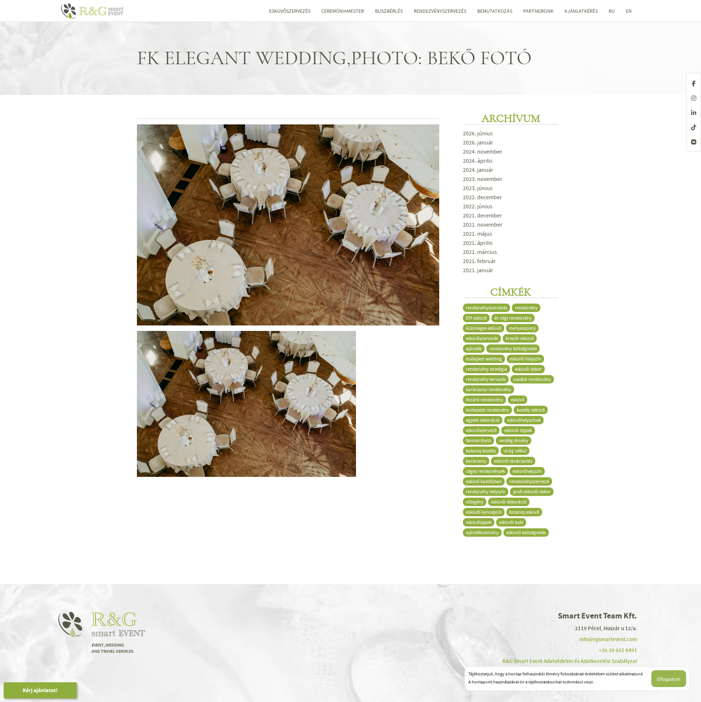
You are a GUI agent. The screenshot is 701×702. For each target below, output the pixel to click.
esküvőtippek (478, 522)
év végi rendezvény (513, 318)
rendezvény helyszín (485, 492)
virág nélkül (514, 451)
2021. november (482, 224)
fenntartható (478, 440)
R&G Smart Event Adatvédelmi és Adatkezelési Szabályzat (569, 661)
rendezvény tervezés (486, 379)
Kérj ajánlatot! (40, 690)
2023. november (482, 179)
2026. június (478, 133)
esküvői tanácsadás (513, 461)
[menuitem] (612, 11)
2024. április (478, 161)
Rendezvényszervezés (440, 11)
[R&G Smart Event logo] (107, 11)
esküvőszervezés (482, 338)
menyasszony (522, 328)
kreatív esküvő (520, 338)
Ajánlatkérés (581, 11)
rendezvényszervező (529, 481)
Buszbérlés (389, 11)
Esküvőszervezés (289, 11)
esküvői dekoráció (508, 502)
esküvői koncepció (484, 512)
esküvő (517, 400)
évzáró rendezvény (484, 400)
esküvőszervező (481, 430)
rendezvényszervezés (486, 308)
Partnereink (538, 11)
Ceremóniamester (342, 11)
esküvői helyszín (525, 359)
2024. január (478, 170)
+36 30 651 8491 (618, 650)
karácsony (476, 461)
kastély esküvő (531, 410)
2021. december (482, 215)
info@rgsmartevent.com (608, 639)
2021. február (479, 261)
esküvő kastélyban (484, 481)
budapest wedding (484, 359)
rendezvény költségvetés (513, 349)
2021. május (477, 234)
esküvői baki (511, 522)
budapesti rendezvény (487, 410)
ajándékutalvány (482, 532)
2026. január (478, 142)
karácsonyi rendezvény (488, 389)
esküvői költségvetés (526, 532)
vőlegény (474, 502)
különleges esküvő (483, 328)
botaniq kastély (481, 451)
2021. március (480, 252)
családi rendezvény (532, 379)
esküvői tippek (518, 430)
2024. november (482, 151)
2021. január (478, 270)
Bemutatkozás (494, 11)
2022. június (478, 206)
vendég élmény (513, 440)
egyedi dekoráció (482, 420)
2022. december (482, 197)
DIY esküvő (476, 318)
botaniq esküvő (524, 512)
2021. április (478, 243)
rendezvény (526, 308)
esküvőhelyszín (527, 471)
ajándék (474, 349)
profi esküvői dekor (532, 492)
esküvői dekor (528, 369)
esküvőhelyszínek (524, 420)
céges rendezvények (485, 471)
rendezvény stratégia (486, 369)
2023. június (478, 188)
